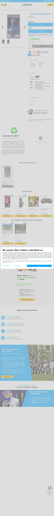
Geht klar (39, 265)
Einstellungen (17, 265)
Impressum (9, 262)
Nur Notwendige (5, 265)
